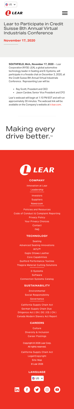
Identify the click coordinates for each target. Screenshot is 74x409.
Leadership (37, 189)
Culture (37, 328)
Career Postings (37, 336)
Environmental (37, 291)
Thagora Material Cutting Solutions (37, 265)
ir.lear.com (55, 104)
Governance (37, 298)
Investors (37, 195)
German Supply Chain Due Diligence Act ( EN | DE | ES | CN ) (37, 310)
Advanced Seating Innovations (37, 245)
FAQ (37, 229)
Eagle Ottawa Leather (37, 253)
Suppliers (37, 199)
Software (37, 275)
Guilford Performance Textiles (37, 261)
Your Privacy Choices (37, 221)
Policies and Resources (37, 209)
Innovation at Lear (37, 185)
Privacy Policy (37, 217)
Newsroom (37, 203)
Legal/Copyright (37, 356)
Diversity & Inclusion (37, 332)
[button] (9, 4)
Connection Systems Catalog (37, 279)
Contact (37, 225)
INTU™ (37, 249)
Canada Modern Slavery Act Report (37, 316)
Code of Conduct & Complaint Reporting (37, 213)
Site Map (37, 360)
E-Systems (37, 271)
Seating (37, 241)
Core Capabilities (37, 257)
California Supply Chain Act (37, 304)
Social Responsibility (37, 294)
